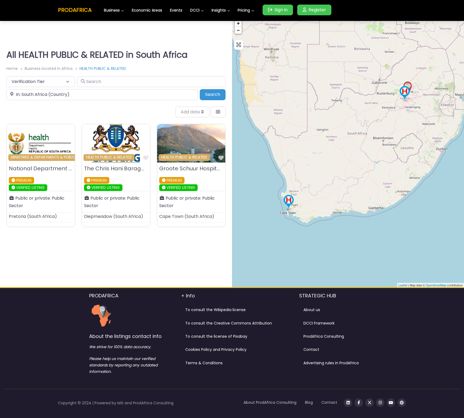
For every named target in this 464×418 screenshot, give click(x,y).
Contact (311, 349)
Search (215, 94)
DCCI (195, 10)
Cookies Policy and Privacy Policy (216, 349)
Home (12, 68)
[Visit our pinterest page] (401, 402)
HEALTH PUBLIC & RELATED (109, 157)
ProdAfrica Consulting (323, 336)
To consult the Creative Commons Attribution (228, 323)
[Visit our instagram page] (380, 402)
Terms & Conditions (204, 363)
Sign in (281, 10)
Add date (191, 112)
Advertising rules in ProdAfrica (331, 363)
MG (121, 403)
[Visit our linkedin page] (348, 402)
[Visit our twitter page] (369, 402)
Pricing (244, 10)
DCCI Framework (319, 323)
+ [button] (238, 23)
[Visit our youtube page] (391, 402)
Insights (219, 10)
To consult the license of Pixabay (216, 336)
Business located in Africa (49, 68)
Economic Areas (147, 10)
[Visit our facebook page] (358, 402)
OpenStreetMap (436, 285)
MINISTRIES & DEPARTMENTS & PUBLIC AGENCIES (53, 157)
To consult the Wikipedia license (215, 309)
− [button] (238, 30)
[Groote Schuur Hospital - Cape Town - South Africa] (288, 202)
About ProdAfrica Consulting (270, 402)
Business (112, 10)
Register (317, 10)
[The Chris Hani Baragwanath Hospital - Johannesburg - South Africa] (404, 93)
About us (311, 309)
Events (176, 10)
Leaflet (402, 285)
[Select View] (218, 112)
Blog (309, 402)
